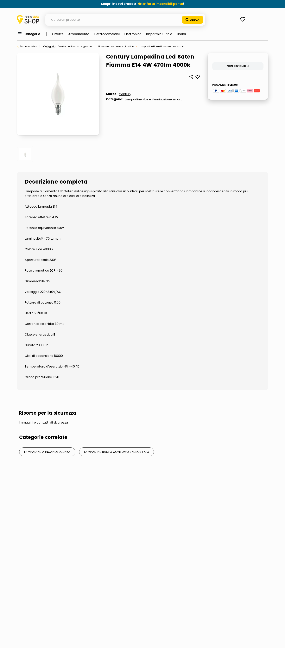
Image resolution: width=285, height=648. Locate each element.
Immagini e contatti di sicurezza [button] (43, 422)
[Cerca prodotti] (192, 20)
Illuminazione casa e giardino (116, 46)
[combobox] (125, 20)
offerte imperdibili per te (163, 4)
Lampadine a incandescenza (47, 452)
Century (125, 94)
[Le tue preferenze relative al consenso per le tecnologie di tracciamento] (278, 641)
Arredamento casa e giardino (75, 46)
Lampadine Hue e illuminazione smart (161, 46)
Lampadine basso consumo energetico (116, 452)
